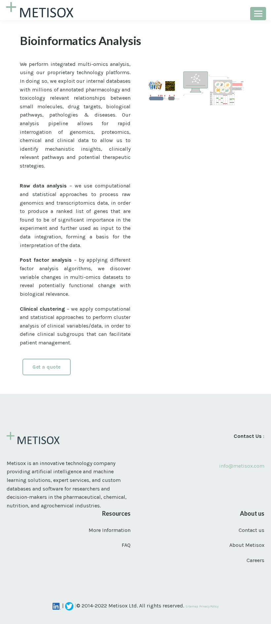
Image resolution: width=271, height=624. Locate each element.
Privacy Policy (208, 606)
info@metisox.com (241, 466)
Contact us (251, 530)
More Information (110, 530)
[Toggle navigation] (258, 13)
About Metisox (246, 545)
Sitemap (191, 606)
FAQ (126, 545)
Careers (255, 560)
